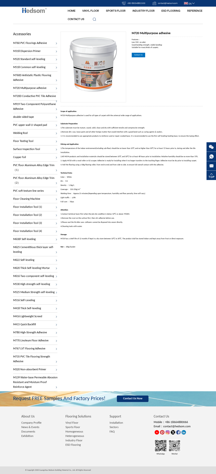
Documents (28, 431)
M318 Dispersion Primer (27, 51)
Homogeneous (74, 431)
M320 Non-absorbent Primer (29, 369)
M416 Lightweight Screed (27, 316)
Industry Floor (74, 440)
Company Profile (31, 422)
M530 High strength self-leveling (31, 284)
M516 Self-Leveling (24, 300)
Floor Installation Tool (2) (27, 215)
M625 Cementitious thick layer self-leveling (33, 250)
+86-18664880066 (136, 3)
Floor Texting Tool (23, 141)
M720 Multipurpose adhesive (29, 88)
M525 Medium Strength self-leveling (34, 292)
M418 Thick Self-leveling (27, 308)
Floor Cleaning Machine (26, 199)
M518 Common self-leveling (29, 67)
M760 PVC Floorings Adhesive (30, 43)
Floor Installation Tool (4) (27, 231)
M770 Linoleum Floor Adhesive (31, 340)
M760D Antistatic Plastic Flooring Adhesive (32, 78)
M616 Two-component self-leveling (33, 276)
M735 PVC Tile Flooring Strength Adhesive (31, 359)
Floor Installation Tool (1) (27, 207)
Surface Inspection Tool (26, 149)
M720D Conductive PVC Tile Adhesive (34, 96)
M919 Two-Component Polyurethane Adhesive (34, 107)
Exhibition (27, 436)
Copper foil (19, 157)
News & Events (30, 427)
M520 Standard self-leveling (29, 59)
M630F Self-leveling (24, 239)
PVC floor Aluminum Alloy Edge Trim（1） (33, 168)
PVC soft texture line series (28, 190)
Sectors (114, 427)
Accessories (22, 34)
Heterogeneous (74, 436)
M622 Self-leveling (23, 260)
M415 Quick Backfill (25, 324)
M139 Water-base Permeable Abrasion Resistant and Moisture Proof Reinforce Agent (35, 382)
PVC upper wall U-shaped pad (30, 125)
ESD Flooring (73, 445)
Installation (116, 422)
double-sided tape (23, 117)
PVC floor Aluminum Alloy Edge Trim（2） (33, 180)
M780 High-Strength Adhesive (30, 332)
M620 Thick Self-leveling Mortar (31, 268)
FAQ (112, 431)
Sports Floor (72, 427)
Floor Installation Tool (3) (27, 223)
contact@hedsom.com (168, 3)
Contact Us (138, 55)
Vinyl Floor (71, 422)
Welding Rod (20, 133)
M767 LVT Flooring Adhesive (29, 348)
